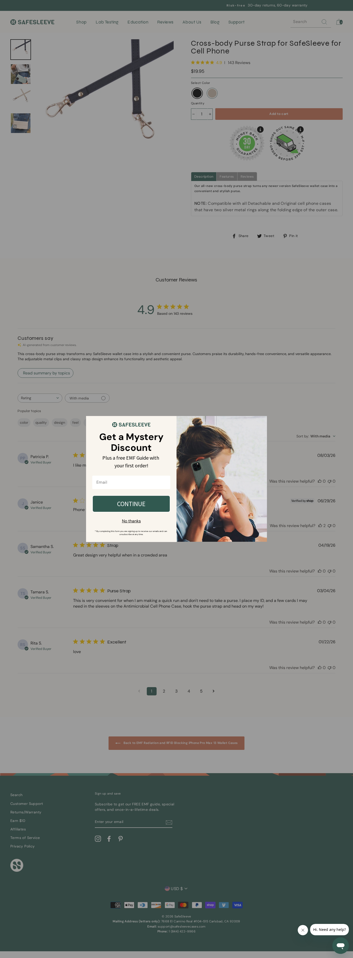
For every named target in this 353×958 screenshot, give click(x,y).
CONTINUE (131, 504)
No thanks (131, 521)
